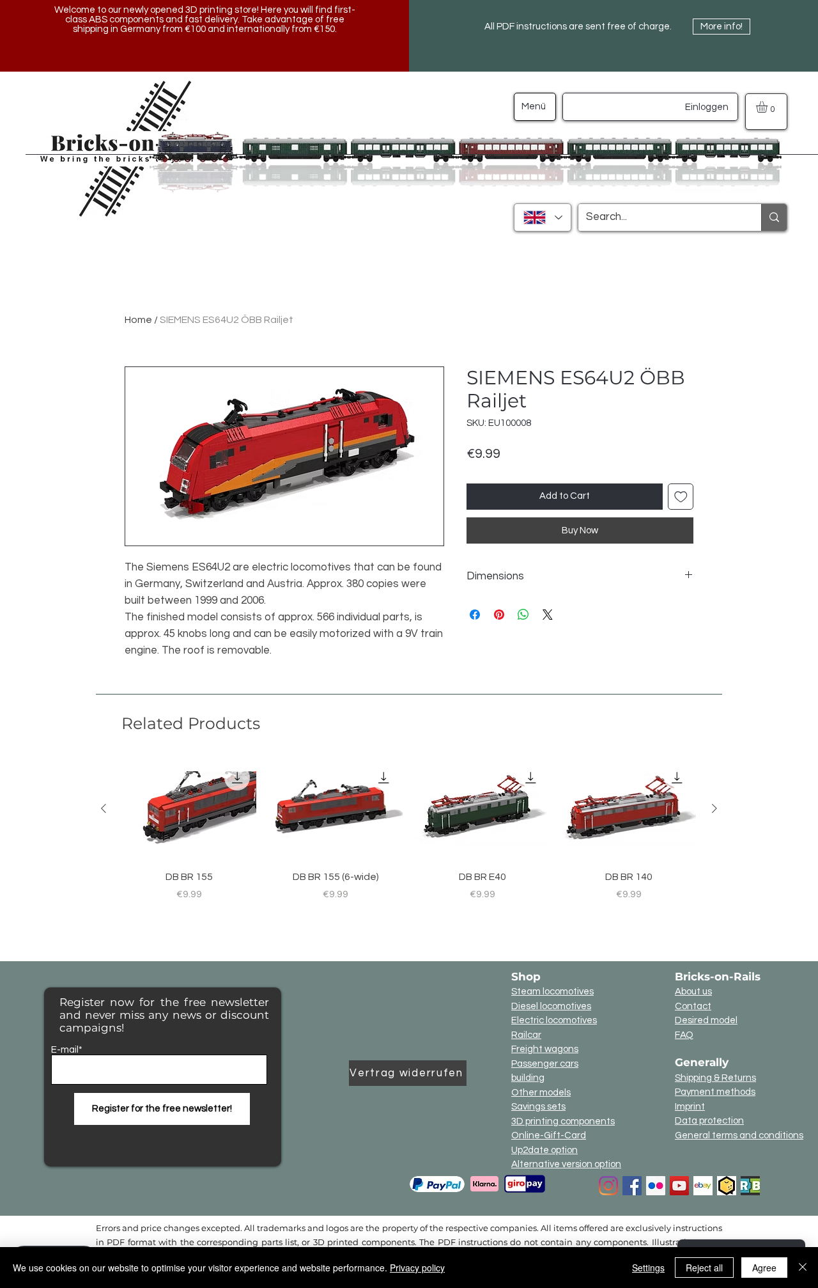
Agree (764, 1267)
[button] (768, 107)
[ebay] (703, 1185)
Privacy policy (417, 1267)
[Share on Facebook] (474, 614)
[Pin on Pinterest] (499, 614)
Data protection (709, 1121)
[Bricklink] (726, 1185)
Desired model (706, 1020)
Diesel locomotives (551, 1006)
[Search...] (774, 217)
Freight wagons (544, 1049)
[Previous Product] (103, 808)
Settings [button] (648, 1267)
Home (138, 320)
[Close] (802, 1267)
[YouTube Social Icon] (679, 1185)
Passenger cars (544, 1064)
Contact (693, 1006)
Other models (541, 1092)
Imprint (690, 1106)
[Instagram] (608, 1185)
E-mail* (66, 1050)
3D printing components (563, 1121)
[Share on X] (547, 614)
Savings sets (538, 1106)
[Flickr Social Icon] (655, 1185)
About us (693, 991)
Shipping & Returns (715, 1078)
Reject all (704, 1267)
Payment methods (715, 1092)
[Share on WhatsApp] (523, 614)
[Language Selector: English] (542, 217)
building (527, 1078)
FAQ (684, 1035)
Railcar (526, 1035)
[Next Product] (714, 808)
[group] (409, 844)
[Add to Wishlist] (681, 496)
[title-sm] (750, 1185)
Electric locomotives (554, 1020)
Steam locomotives (552, 991)
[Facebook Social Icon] (632, 1185)
